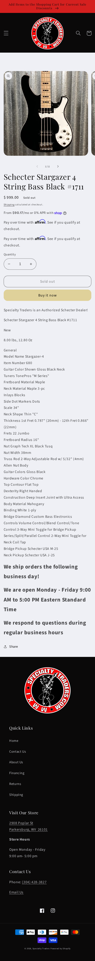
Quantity (10, 254)
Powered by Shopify (60, 948)
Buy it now (47, 295)
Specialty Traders (41, 948)
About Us (16, 762)
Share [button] (13, 646)
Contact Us (17, 751)
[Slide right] (58, 167)
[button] (6, 33)
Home (13, 740)
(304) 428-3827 (34, 882)
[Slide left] (37, 167)
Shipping (9, 204)
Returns (15, 783)
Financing (16, 773)
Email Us (16, 892)
